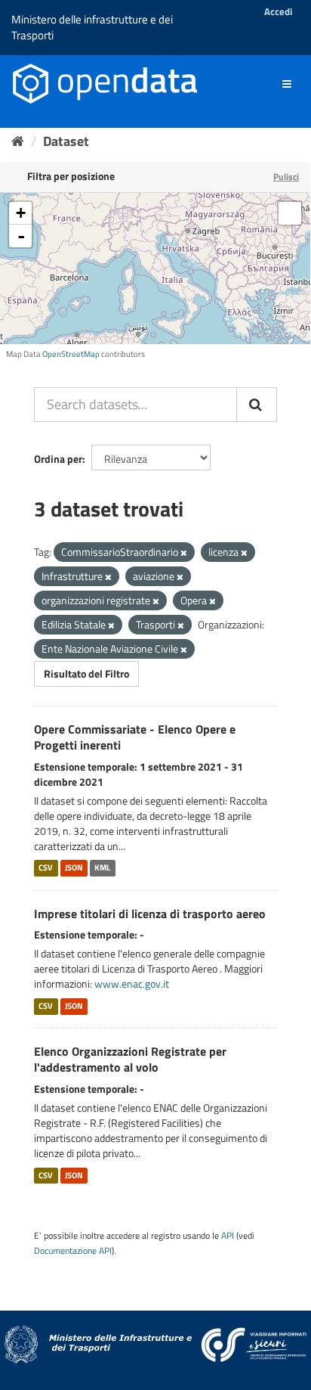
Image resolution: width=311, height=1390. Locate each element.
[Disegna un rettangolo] (290, 213)
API (227, 1236)
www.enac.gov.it (131, 983)
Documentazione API (73, 1251)
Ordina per (58, 459)
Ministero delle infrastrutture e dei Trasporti (92, 27)
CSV (45, 868)
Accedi (278, 11)
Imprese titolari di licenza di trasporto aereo (150, 913)
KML (102, 868)
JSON (74, 868)
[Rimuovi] (183, 553)
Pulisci (286, 176)
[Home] (17, 141)
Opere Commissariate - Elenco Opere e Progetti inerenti (135, 737)
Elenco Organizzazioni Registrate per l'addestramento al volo (130, 1059)
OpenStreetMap (71, 354)
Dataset (66, 141)
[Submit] (256, 404)
